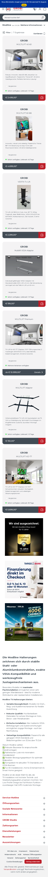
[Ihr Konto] (40, 9)
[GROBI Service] (35, 9)
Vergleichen (12, 86)
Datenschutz (34, 851)
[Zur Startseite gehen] (14, 9)
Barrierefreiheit (33, 858)
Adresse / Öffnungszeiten (32, 854)
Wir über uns (12, 851)
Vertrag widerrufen (33, 862)
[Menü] (3, 9)
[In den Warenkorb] (42, 97)
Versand (10, 858)
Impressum (23, 851)
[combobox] (21, 17)
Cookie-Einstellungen (15, 862)
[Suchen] (43, 17)
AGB (19, 854)
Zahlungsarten (20, 858)
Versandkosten (10, 869)
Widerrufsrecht (10, 854)
